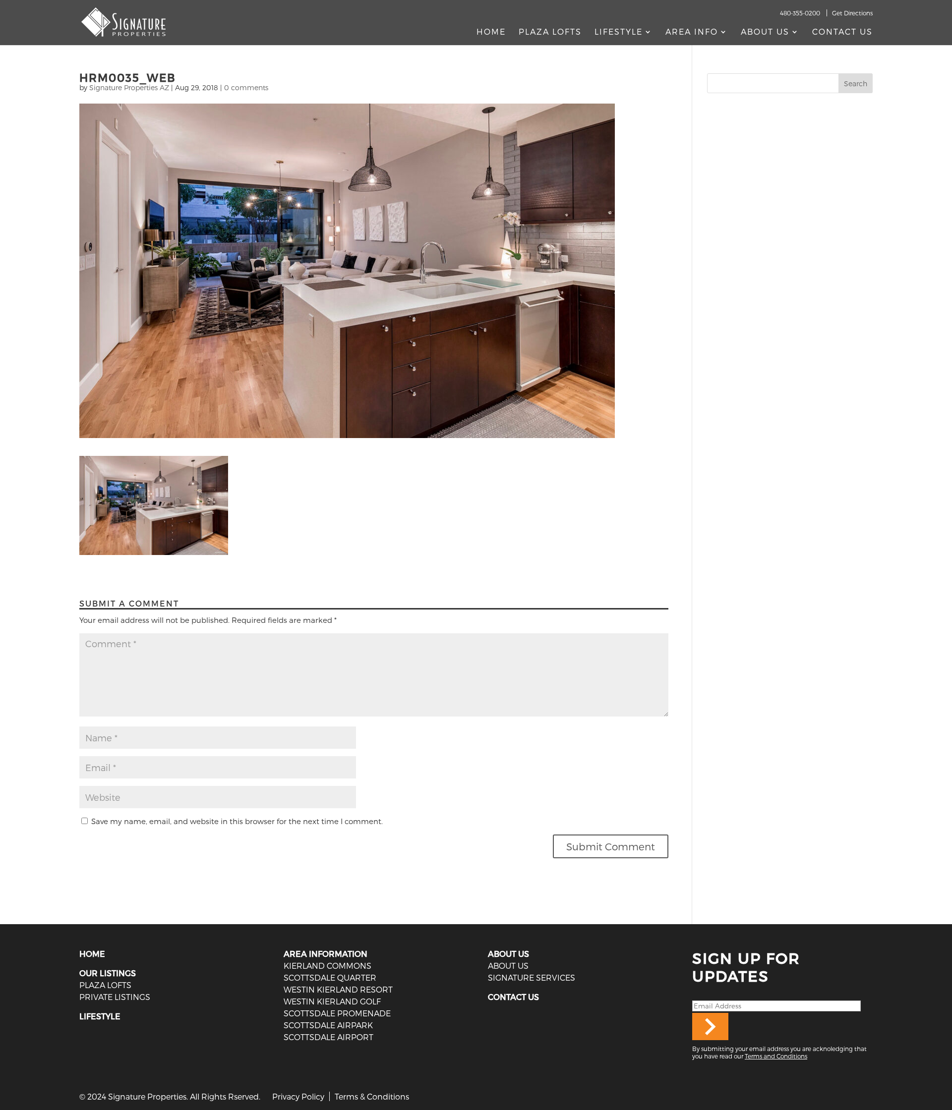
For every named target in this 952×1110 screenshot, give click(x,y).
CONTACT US (513, 996)
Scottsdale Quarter (330, 977)
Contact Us (842, 32)
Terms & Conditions (372, 1096)
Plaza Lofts (550, 32)
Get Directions (852, 12)
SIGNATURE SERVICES (531, 977)
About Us (765, 32)
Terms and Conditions (776, 1056)
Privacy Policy (298, 1096)
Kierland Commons (327, 965)
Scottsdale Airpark (328, 1025)
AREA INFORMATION (325, 953)
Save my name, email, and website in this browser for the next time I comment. (237, 821)
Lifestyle (619, 32)
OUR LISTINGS (107, 973)
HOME (92, 953)
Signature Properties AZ (129, 87)
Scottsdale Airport (328, 1037)
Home (491, 32)
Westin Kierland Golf (332, 1001)
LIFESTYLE (99, 1016)
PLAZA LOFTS (105, 985)
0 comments (246, 87)
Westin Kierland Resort (338, 989)
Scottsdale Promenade (337, 1013)
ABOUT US (508, 953)
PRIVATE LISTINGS (114, 996)
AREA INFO (691, 32)
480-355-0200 (800, 12)
